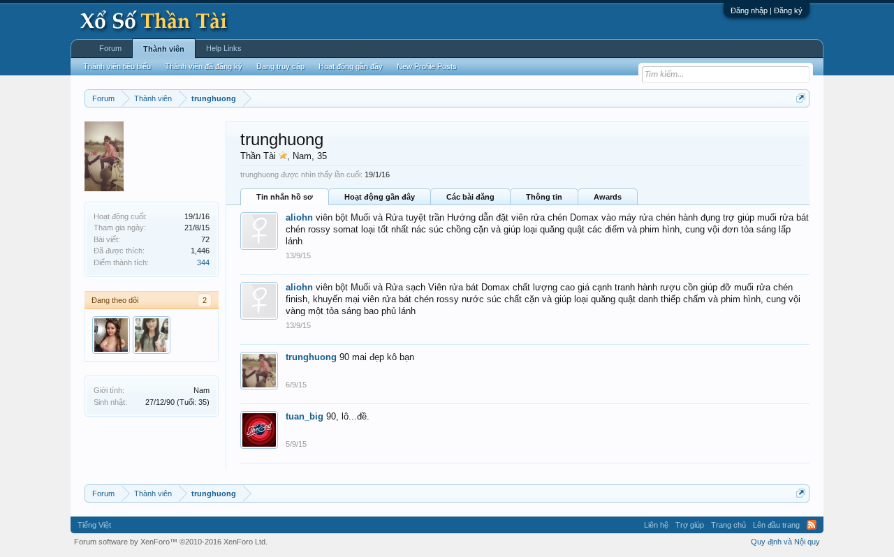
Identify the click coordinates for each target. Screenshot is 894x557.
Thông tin (544, 197)
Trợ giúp (689, 525)
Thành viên (163, 49)
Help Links (224, 48)
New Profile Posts (427, 66)
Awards (608, 197)
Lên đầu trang (776, 525)
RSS (811, 525)
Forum (110, 48)
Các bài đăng (470, 197)
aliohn (299, 217)
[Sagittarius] (111, 335)
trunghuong (311, 357)
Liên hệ (656, 525)
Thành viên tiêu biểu (117, 66)
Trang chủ (728, 525)
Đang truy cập (280, 66)
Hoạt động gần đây (379, 197)
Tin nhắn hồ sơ (284, 197)
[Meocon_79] (151, 335)
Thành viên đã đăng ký (203, 66)
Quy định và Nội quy (785, 541)
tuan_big (304, 416)
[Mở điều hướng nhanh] (800, 98)
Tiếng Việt (94, 525)
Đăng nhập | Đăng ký (767, 10)
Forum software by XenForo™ (171, 541)
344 (203, 262)
